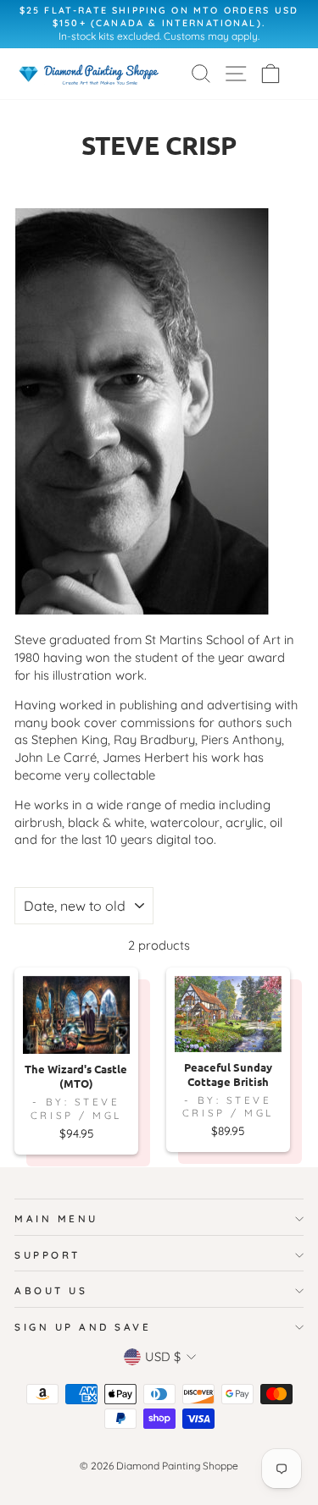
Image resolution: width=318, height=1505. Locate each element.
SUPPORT (47, 1255)
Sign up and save (83, 1326)
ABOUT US (50, 1290)
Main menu (56, 1218)
